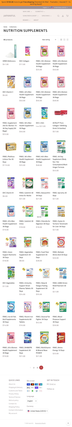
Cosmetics (39, 11)
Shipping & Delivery (15, 387)
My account (13, 413)
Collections (12, 27)
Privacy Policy (14, 394)
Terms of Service (14, 397)
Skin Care (26, 11)
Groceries (46, 16)
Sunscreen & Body (30, 16)
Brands (26, 20)
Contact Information (16, 410)
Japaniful (10, 15)
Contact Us (13, 403)
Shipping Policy (14, 407)
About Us (12, 384)
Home (5, 27)
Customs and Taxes (15, 390)
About (36, 20)
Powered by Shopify (40, 423)
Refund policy (13, 400)
